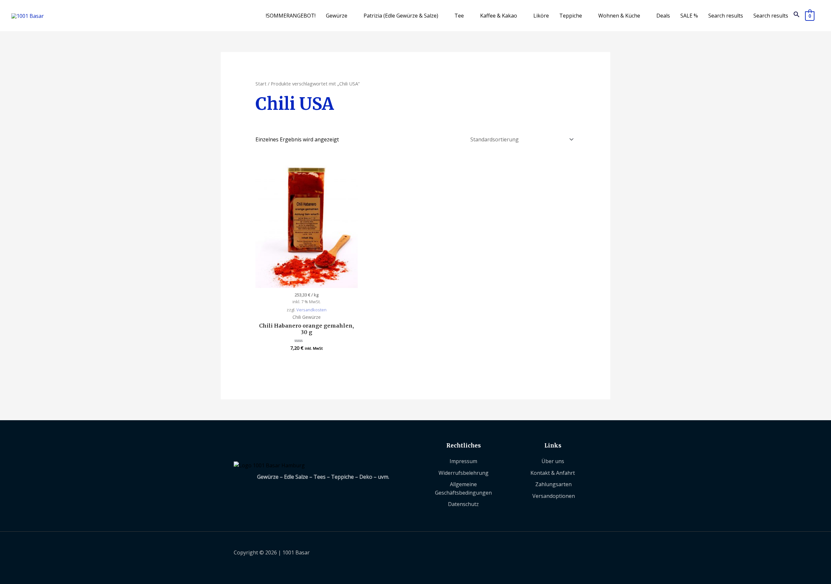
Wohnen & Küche (619, 15)
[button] (796, 15)
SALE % (689, 15)
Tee (459, 15)
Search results (725, 15)
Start (261, 83)
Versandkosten (311, 310)
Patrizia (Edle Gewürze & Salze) (401, 15)
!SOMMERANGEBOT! (291, 15)
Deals (663, 15)
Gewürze (336, 15)
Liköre (541, 15)
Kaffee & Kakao (498, 15)
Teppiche (570, 15)
